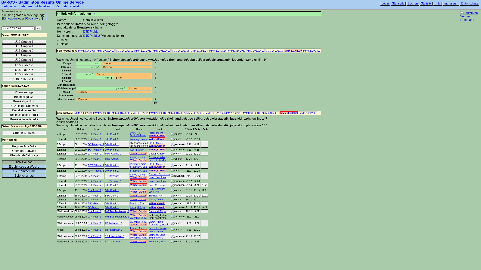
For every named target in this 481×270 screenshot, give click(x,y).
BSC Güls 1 (111, 195)
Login (385, 3)
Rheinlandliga (24, 92)
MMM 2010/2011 (124, 51)
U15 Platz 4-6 (24, 69)
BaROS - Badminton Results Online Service (42, 2)
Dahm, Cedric (156, 199)
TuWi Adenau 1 (113, 153)
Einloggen (10, 18)
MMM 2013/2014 (180, 51)
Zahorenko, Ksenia (159, 224)
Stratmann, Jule (138, 166)
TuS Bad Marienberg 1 (117, 211)
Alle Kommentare (24, 171)
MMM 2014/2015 (199, 51)
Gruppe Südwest (24, 132)
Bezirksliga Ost (24, 96)
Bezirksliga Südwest (24, 105)
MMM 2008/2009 (86, 51)
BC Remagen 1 (96, 144)
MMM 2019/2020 (293, 51)
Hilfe (437, 3)
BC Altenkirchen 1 (114, 236)
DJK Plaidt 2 (91, 35)
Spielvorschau (24, 175)
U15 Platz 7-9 (24, 74)
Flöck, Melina (156, 132)
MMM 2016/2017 (236, 51)
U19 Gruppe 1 (24, 59)
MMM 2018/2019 (274, 51)
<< (58, 13)
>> (93, 13)
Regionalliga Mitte (24, 146)
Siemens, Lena (157, 234)
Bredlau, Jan (155, 195)
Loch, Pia (135, 132)
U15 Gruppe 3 (24, 55)
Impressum (451, 3)
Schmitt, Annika (157, 160)
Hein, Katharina (157, 189)
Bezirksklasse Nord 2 (24, 119)
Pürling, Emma (138, 164)
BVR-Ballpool (24, 162)
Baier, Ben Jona (157, 177)
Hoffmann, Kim (157, 241)
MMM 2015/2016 (218, 51)
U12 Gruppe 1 (24, 41)
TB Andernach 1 (113, 223)
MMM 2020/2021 (312, 51)
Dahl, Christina (138, 135)
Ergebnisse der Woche (24, 166)
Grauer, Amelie (157, 153)
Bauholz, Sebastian (159, 174)
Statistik (426, 3)
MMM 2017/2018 (255, 51)
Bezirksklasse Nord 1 (24, 114)
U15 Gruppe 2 (24, 50)
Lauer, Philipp (137, 207)
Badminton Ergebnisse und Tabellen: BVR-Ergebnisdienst (40, 6)
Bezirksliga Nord (24, 101)
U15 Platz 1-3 (24, 65)
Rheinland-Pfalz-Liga (24, 155)
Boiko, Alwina (156, 237)
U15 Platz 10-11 (24, 78)
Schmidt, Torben (157, 228)
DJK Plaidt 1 (94, 134)
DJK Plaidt (90, 31)
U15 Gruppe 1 (24, 46)
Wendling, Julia (138, 218)
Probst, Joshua (138, 228)
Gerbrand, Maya (157, 211)
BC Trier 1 (110, 199)
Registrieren (34, 18)
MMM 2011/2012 (142, 51)
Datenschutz (469, 3)
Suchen (413, 3)
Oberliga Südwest (24, 150)
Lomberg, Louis (138, 139)
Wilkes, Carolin (157, 135)
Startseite (398, 3)
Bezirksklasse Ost (24, 110)
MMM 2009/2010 (105, 51)
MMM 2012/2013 (161, 51)
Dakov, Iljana (156, 221)
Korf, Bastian (137, 149)
